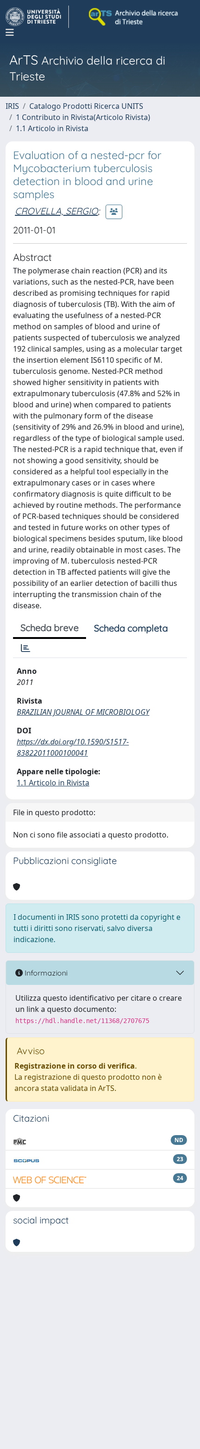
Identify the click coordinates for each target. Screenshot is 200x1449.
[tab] (25, 648)
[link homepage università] (134, 17)
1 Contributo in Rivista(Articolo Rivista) (83, 117)
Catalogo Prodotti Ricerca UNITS (86, 106)
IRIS (12, 106)
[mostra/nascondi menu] (10, 32)
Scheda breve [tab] (49, 627)
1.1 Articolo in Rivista (52, 128)
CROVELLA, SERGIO (56, 211)
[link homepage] (37, 17)
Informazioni (45, 972)
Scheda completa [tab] (131, 628)
